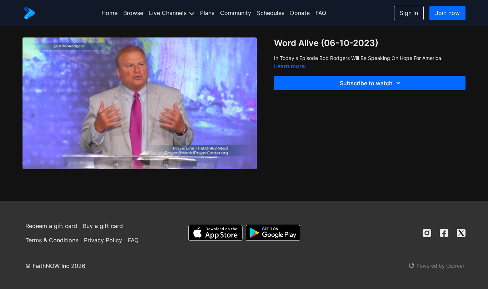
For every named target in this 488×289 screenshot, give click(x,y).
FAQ (320, 12)
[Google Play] (272, 233)
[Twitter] (461, 233)
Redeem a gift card (51, 225)
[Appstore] (215, 233)
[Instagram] (427, 233)
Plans (207, 12)
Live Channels (168, 12)
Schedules (270, 12)
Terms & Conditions (51, 240)
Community (235, 12)
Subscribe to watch (366, 83)
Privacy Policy (103, 240)
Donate (300, 12)
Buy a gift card (103, 225)
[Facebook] (444, 233)
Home (109, 12)
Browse (133, 12)
